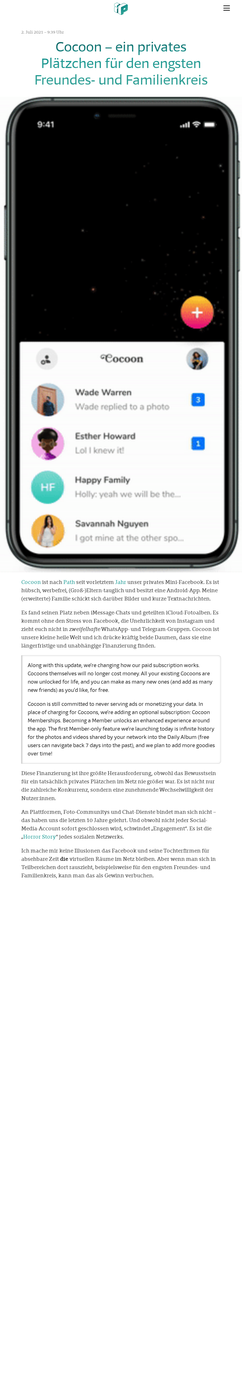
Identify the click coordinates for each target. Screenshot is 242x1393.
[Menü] (226, 8)
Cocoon (31, 582)
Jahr (120, 582)
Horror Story (39, 836)
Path (69, 582)
